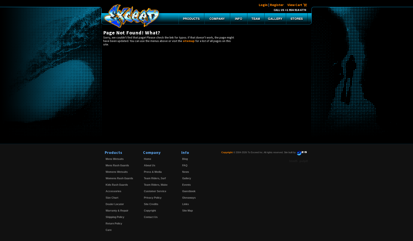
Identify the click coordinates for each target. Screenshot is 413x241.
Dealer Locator (115, 204)
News (185, 171)
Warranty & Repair (117, 210)
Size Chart (112, 197)
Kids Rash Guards (117, 184)
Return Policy (114, 223)
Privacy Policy (153, 197)
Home (147, 159)
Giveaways (189, 197)
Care (109, 230)
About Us (149, 165)
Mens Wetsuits (115, 159)
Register (277, 5)
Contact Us (151, 217)
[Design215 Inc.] (301, 152)
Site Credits (151, 204)
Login (263, 5)
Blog (185, 159)
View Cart (295, 5)
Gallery (186, 178)
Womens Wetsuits (117, 171)
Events (186, 184)
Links (185, 204)
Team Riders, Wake (156, 184)
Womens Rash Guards (119, 178)
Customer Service (155, 191)
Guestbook (189, 191)
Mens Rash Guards (117, 165)
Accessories (113, 191)
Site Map (187, 210)
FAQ (184, 165)
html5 (293, 161)
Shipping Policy (115, 217)
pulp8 (303, 161)
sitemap (189, 41)
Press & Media (153, 171)
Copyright (150, 210)
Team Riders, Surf (155, 178)
